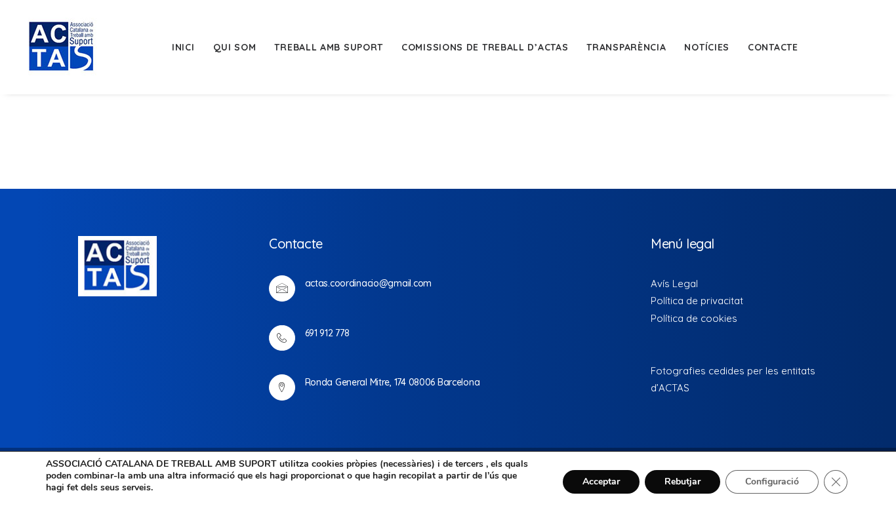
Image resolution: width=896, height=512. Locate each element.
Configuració (772, 481)
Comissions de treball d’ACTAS (484, 47)
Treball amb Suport (328, 47)
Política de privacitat (697, 300)
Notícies (706, 47)
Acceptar (601, 481)
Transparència (626, 47)
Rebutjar (682, 481)
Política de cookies (694, 318)
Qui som (234, 47)
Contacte (773, 47)
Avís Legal (674, 283)
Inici (183, 47)
